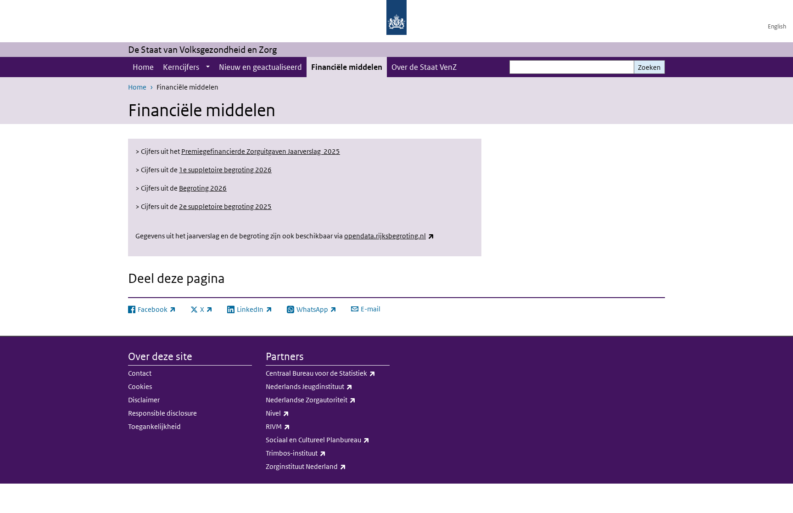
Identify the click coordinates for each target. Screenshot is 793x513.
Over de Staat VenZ (424, 67)
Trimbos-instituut (316, 452)
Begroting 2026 (203, 188)
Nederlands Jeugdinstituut (328, 386)
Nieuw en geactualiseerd (260, 67)
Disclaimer (144, 399)
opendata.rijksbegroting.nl (389, 235)
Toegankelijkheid (154, 426)
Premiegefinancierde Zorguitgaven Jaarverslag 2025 (260, 151)
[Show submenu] (207, 67)
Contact (139, 373)
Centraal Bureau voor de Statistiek (328, 373)
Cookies (140, 386)
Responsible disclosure (162, 413)
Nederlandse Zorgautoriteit (328, 399)
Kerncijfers (181, 67)
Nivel (297, 412)
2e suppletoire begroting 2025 (225, 206)
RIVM (298, 426)
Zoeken (649, 67)
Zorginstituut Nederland (326, 466)
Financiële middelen (346, 67)
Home (143, 67)
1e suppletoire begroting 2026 (225, 169)
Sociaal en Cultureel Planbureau (328, 439)
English (777, 26)
